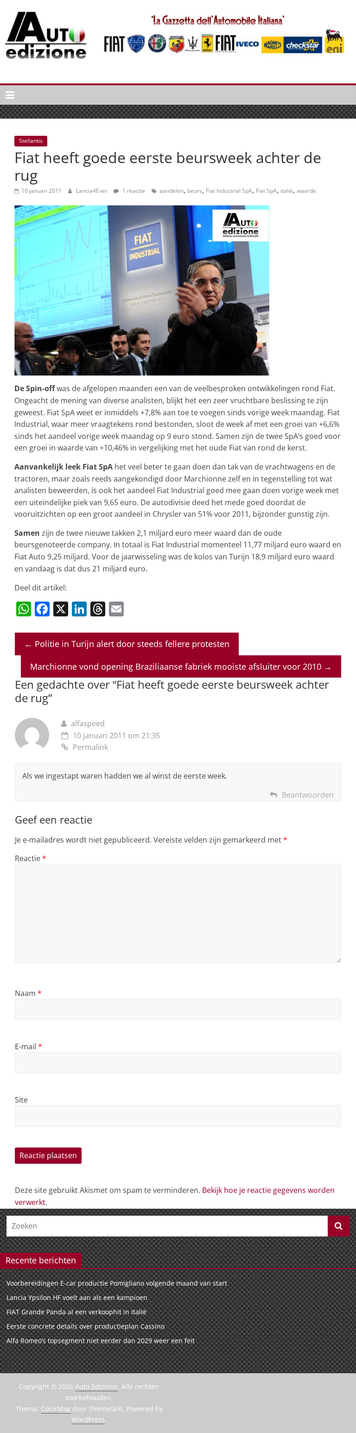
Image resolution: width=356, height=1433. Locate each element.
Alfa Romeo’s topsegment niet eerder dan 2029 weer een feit (100, 1340)
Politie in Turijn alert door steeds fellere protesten (126, 643)
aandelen (171, 191)
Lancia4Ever (92, 191)
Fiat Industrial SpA (229, 191)
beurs (194, 191)
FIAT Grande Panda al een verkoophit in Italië (76, 1311)
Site (21, 1100)
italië (286, 191)
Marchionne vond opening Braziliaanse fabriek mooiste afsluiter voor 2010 (181, 666)
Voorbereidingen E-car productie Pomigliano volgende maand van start (116, 1283)
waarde (306, 191)
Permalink (90, 747)
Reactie (30, 858)
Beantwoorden (308, 795)
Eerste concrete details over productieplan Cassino (85, 1326)
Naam (28, 993)
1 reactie (133, 191)
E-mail (28, 1046)
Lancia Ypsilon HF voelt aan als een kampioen (76, 1297)
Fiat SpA (266, 191)
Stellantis (31, 141)
